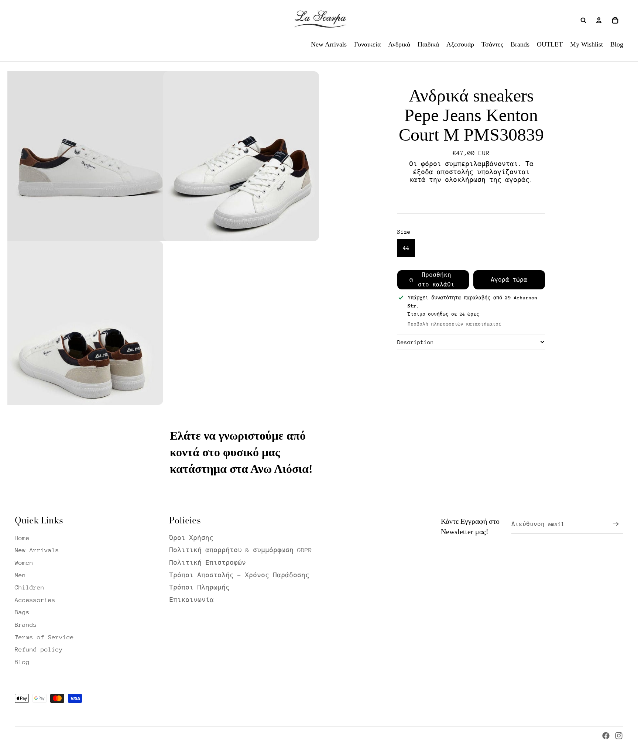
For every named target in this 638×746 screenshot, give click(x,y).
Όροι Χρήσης (191, 538)
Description (415, 342)
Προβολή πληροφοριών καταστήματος (454, 323)
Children (29, 587)
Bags (22, 612)
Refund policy (39, 649)
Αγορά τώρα (509, 279)
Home (22, 538)
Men (20, 575)
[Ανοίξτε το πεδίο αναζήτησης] (583, 20)
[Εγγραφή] (615, 524)
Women (24, 562)
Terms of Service (44, 637)
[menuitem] (329, 44)
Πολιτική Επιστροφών (207, 562)
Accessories (35, 600)
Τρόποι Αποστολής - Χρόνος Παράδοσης (239, 575)
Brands (26, 624)
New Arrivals (37, 550)
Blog (22, 662)
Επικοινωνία (191, 600)
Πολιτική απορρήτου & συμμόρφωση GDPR (240, 550)
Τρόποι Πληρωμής (199, 587)
